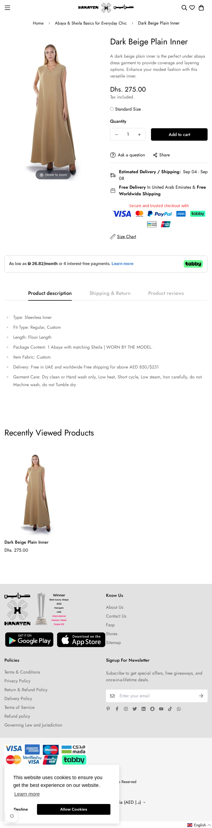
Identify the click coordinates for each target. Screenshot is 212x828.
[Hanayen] (106, 7)
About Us (114, 607)
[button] (199, 825)
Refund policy (17, 716)
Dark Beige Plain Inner (26, 542)
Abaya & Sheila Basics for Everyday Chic (91, 23)
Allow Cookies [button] (73, 809)
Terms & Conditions (22, 672)
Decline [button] (21, 809)
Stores (111, 634)
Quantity (118, 121)
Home (38, 23)
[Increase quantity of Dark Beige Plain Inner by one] (139, 134)
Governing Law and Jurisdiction (33, 725)
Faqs (110, 625)
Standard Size (128, 109)
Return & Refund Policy (25, 690)
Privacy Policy (17, 681)
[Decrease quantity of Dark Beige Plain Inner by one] (116, 134)
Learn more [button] (27, 794)
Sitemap (113, 642)
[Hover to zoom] (53, 108)
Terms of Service (19, 707)
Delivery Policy (18, 698)
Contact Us (116, 616)
